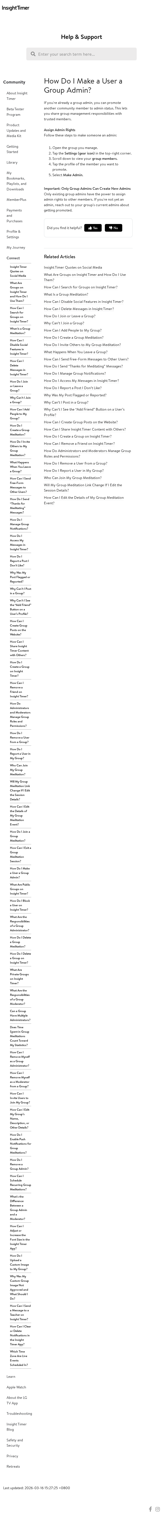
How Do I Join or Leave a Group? (19, 386)
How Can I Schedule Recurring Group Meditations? (20, 1182)
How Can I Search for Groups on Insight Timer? (19, 314)
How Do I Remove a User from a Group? (19, 737)
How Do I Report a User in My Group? (20, 753)
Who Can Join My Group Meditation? (19, 769)
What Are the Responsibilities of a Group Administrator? (20, 923)
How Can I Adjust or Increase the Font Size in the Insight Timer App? (20, 1237)
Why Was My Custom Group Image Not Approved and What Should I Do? (19, 1287)
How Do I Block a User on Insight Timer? (20, 905)
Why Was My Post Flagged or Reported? (20, 577)
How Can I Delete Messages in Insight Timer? (19, 367)
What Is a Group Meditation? (20, 330)
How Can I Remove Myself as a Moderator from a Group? (20, 1079)
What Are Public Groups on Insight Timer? (20, 889)
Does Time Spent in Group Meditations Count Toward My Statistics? (19, 1036)
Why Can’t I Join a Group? (20, 400)
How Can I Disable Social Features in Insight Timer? (19, 347)
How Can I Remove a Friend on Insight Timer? (19, 689)
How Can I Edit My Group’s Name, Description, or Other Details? (19, 1118)
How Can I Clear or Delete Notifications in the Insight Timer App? (20, 1335)
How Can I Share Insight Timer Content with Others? (19, 648)
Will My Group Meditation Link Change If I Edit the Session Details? (20, 790)
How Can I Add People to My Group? (20, 413)
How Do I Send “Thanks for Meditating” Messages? (19, 506)
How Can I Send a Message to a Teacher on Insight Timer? (20, 1312)
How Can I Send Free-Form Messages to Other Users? (20, 485)
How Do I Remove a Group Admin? (19, 1164)
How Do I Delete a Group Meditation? (20, 941)
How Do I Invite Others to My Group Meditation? (20, 448)
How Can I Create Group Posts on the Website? (18, 628)
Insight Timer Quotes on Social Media (18, 271)
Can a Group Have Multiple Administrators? (20, 1015)
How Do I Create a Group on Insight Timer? (20, 669)
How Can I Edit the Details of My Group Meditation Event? (19, 815)
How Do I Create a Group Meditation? (20, 430)
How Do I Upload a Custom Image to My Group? (19, 1262)
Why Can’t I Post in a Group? (20, 591)
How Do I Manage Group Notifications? (19, 524)
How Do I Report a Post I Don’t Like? (19, 560)
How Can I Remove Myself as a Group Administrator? (20, 1059)
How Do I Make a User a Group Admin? (20, 872)
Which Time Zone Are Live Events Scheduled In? (19, 1358)
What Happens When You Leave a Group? (20, 466)
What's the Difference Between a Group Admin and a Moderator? (18, 1207)
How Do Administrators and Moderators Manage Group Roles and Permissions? (20, 714)
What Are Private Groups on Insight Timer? (19, 976)
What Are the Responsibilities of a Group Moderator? (20, 997)
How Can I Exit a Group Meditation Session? (20, 854)
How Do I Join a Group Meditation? (20, 836)
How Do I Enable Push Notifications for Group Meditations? (20, 1144)
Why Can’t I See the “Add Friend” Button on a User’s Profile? (20, 607)
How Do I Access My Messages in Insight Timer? (19, 542)
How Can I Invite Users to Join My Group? (20, 1097)
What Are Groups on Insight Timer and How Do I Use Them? (19, 292)
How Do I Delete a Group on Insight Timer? (20, 958)
